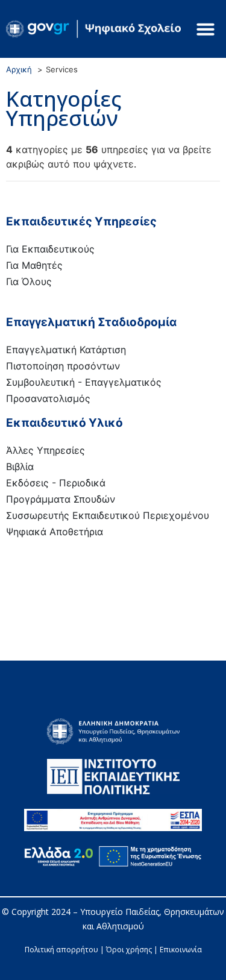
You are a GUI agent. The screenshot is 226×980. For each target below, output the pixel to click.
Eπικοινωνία (181, 949)
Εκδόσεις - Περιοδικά (55, 483)
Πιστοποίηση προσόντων (63, 366)
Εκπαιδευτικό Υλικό (64, 423)
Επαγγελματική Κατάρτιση (66, 350)
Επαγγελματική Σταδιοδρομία (91, 322)
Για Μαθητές (34, 265)
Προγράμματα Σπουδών (60, 499)
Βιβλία (20, 466)
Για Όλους (29, 281)
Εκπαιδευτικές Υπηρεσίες (81, 221)
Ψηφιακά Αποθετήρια (54, 532)
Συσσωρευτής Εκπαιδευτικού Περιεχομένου (107, 515)
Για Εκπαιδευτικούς (50, 249)
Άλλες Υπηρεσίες (45, 450)
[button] (205, 28)
